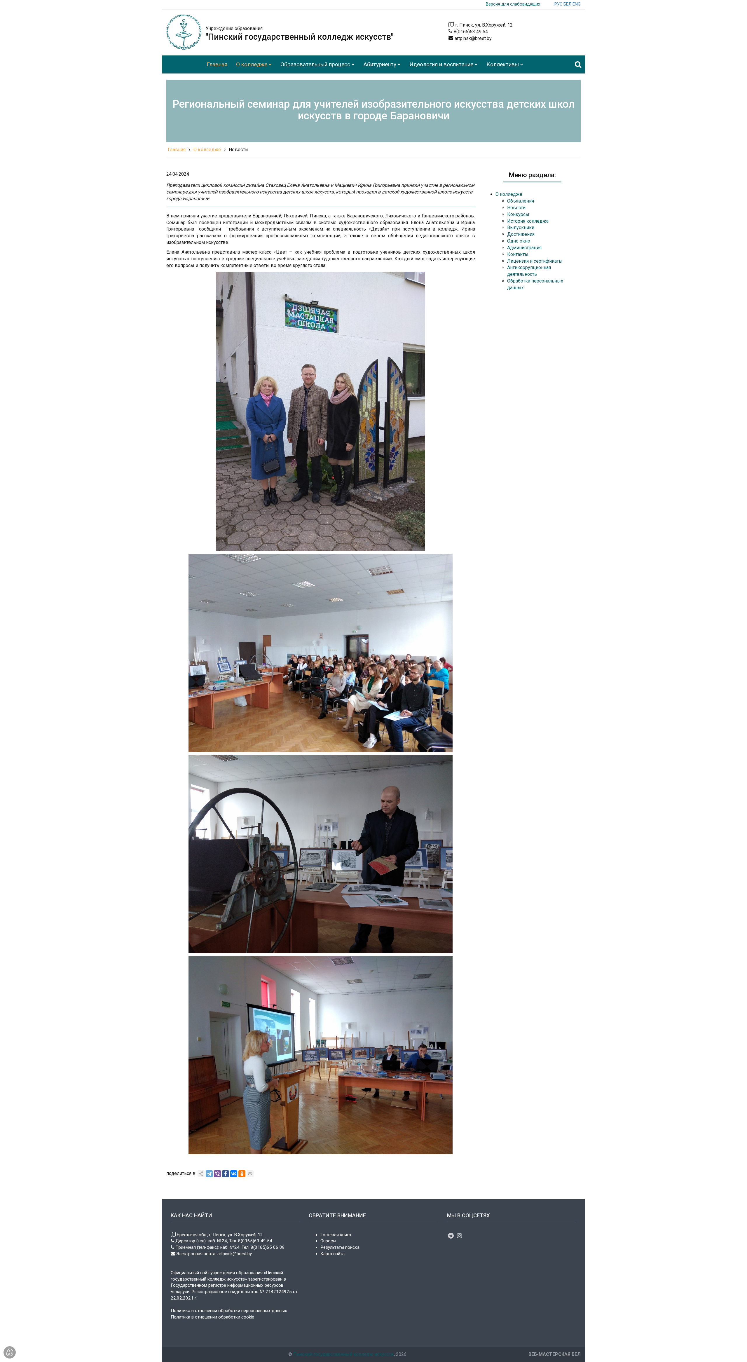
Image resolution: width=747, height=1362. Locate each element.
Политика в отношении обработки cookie (212, 1317)
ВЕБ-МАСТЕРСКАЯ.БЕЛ (554, 1354)
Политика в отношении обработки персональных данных (229, 1310)
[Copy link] (250, 1173)
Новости (238, 149)
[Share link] (201, 1173)
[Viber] (217, 1173)
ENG (577, 4)
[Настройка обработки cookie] (10, 1352)
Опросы (328, 1241)
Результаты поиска (339, 1247)
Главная (177, 149)
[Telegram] (209, 1173)
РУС (558, 4)
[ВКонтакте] (233, 1173)
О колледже (207, 149)
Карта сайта (332, 1253)
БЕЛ (567, 4)
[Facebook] (225, 1173)
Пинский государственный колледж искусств (343, 1354)
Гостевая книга (335, 1234)
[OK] (241, 1173)
